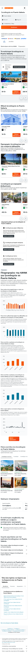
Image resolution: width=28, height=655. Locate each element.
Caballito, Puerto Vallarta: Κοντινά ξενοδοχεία (13, 612)
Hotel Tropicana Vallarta (8, 84)
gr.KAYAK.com (10, 628)
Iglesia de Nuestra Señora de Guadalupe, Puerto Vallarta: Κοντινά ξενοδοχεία (14, 596)
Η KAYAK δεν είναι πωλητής (9, 646)
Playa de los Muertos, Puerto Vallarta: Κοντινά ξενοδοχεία (13, 614)
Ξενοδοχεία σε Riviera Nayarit (18, 630)
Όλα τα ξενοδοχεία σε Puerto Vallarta (9, 623)
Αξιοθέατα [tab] (5, 586)
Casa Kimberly (5, 204)
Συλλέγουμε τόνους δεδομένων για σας (12, 648)
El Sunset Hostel (6, 126)
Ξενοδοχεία (16, 628)
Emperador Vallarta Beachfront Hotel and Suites (11, 166)
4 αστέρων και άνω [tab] (6, 456)
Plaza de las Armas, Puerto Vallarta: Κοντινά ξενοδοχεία (13, 606)
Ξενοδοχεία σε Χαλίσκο (6, 630)
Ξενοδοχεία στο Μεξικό (20, 629)
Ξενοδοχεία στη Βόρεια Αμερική (8, 629)
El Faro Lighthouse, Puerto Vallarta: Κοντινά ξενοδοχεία (13, 600)
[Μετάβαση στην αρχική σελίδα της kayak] (9, 8)
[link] (8, 236)
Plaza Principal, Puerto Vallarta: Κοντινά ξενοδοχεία (12, 603)
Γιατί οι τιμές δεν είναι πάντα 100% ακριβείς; (13, 651)
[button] (2, 8)
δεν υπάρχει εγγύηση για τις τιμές (8, 642)
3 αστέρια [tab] (16, 456)
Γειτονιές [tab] (12, 586)
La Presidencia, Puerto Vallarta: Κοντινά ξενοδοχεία (12, 609)
